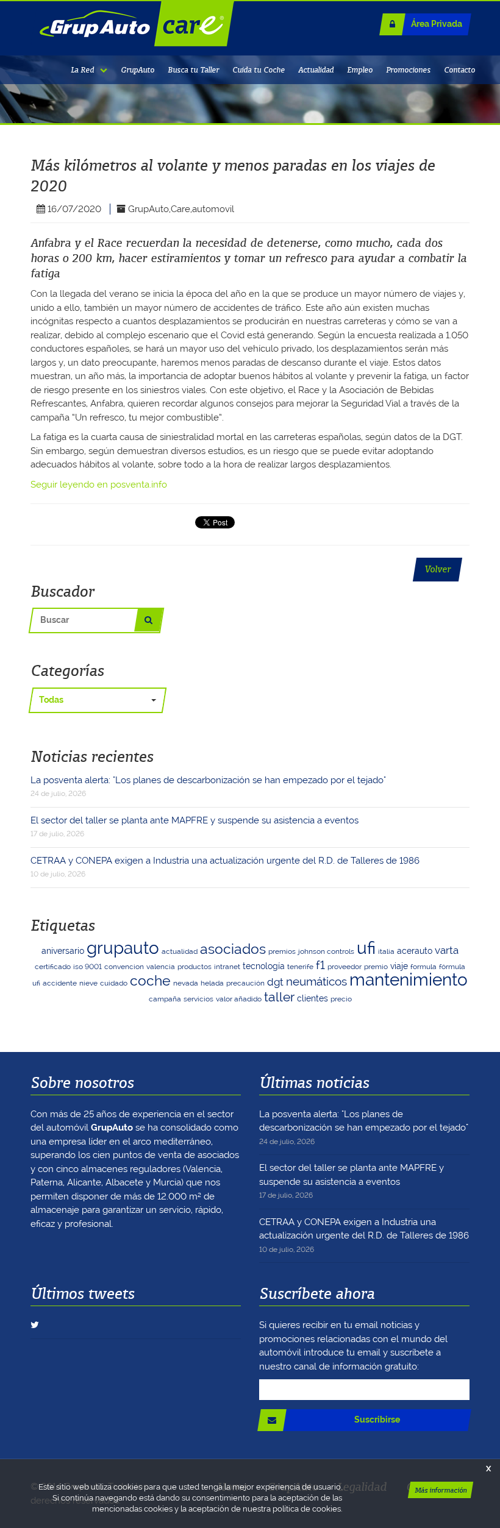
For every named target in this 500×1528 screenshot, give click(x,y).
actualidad (180, 951)
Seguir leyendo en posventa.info (98, 484)
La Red (82, 69)
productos (194, 966)
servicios (198, 999)
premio (376, 966)
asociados (233, 948)
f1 (320, 965)
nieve (88, 983)
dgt (275, 982)
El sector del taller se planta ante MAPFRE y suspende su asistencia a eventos (194, 827)
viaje (399, 966)
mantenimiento (408, 980)
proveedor (344, 966)
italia (386, 951)
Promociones (408, 69)
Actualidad (316, 69)
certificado (53, 966)
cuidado (113, 983)
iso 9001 (87, 966)
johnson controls (326, 951)
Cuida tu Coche (258, 69)
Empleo (360, 69)
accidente (60, 983)
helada (212, 983)
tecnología (264, 966)
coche (150, 980)
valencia (160, 966)
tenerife (300, 966)
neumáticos (316, 982)
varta (447, 950)
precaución (245, 983)
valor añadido (239, 999)
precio (341, 999)
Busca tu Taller (193, 69)
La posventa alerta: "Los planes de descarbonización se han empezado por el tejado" (208, 786)
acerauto (414, 951)
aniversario (62, 951)
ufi (366, 948)
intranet (227, 966)
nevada (185, 983)
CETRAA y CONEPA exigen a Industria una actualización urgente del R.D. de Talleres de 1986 (225, 867)
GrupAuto (137, 69)
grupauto (123, 948)
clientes (312, 998)
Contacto (459, 69)
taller (279, 996)
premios (282, 951)
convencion (124, 966)
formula (423, 966)
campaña (165, 999)
